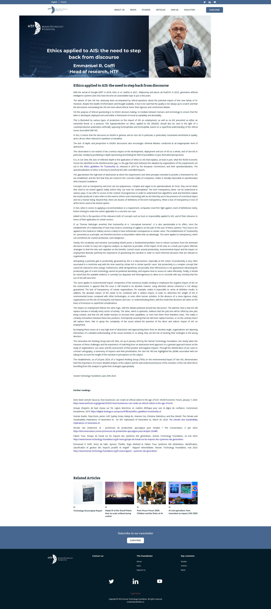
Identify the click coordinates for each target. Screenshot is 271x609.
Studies (184, 561)
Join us (174, 9)
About (139, 561)
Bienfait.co (140, 602)
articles (160, 9)
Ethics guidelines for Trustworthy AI (101, 166)
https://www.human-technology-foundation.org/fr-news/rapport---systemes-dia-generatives (115, 451)
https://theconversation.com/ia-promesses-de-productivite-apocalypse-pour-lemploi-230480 (115, 431)
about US (119, 9)
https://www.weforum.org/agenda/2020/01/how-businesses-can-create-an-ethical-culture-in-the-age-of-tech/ (123, 403)
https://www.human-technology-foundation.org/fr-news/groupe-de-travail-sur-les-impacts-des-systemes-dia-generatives (128, 439)
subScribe (135, 540)
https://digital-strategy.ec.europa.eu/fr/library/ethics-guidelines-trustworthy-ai (126, 411)
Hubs (139, 566)
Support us (141, 570)
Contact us (97, 556)
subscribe (214, 9)
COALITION (189, 9)
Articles (184, 566)
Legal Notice (135, 593)
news (133, 9)
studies (146, 9)
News (183, 570)
